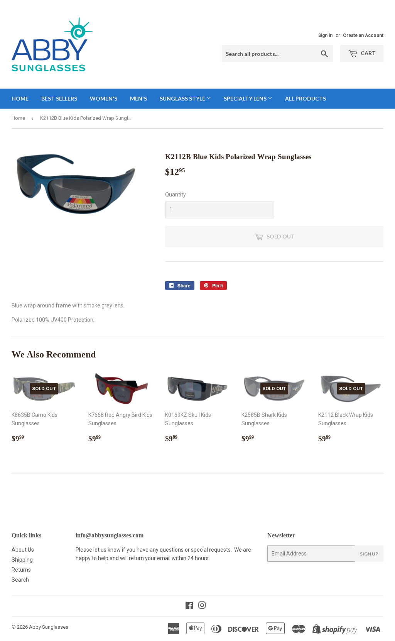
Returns (21, 570)
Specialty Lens (246, 98)
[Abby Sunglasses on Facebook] (189, 606)
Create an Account (363, 35)
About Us (23, 550)
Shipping (22, 560)
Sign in (325, 35)
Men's (138, 98)
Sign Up (369, 554)
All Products (305, 98)
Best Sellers (59, 98)
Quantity (175, 194)
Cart (368, 53)
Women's (103, 98)
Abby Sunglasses (48, 627)
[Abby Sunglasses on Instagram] (202, 606)
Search (20, 580)
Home (20, 98)
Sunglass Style (183, 98)
